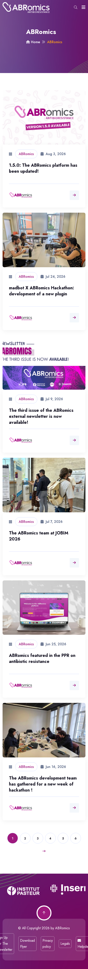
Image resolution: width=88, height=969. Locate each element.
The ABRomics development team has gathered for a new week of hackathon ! (43, 784)
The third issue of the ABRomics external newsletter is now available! (41, 416)
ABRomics (62, 928)
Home (35, 42)
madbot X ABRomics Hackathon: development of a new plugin (41, 291)
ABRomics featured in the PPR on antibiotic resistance (42, 658)
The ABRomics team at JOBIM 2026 (38, 536)
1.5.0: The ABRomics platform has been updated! (43, 168)
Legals (65, 943)
